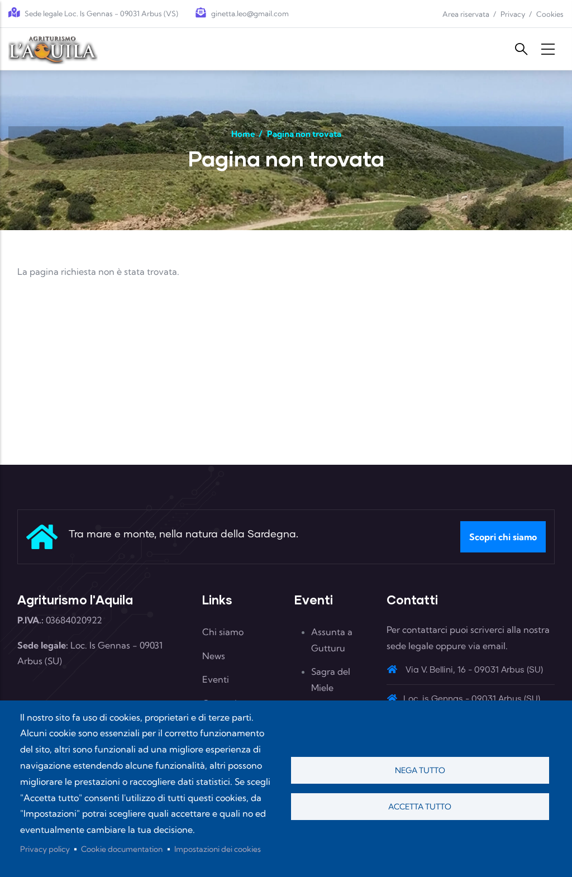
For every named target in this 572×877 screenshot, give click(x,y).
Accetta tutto (419, 806)
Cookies (550, 13)
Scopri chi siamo (503, 536)
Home (243, 133)
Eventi (215, 679)
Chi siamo (223, 631)
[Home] (53, 49)
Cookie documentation (122, 849)
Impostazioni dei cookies (217, 849)
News (213, 655)
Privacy (512, 13)
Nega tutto (420, 770)
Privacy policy (45, 849)
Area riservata (465, 13)
